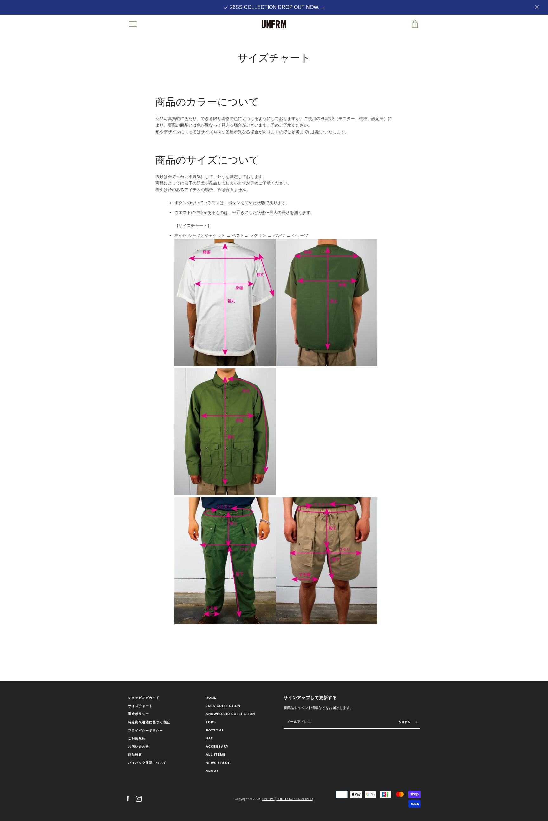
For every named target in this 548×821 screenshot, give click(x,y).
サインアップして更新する (310, 697)
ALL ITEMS (215, 754)
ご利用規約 (137, 738)
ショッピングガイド (144, 697)
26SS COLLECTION (223, 706)
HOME (211, 697)
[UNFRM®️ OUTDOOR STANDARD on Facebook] (128, 798)
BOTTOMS (215, 730)
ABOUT (212, 770)
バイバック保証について (147, 762)
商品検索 (135, 754)
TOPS (211, 722)
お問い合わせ (138, 746)
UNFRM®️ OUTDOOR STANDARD (287, 799)
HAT (209, 738)
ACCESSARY (217, 746)
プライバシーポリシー (145, 730)
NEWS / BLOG (218, 762)
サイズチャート (140, 706)
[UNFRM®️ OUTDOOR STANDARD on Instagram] (139, 798)
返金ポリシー (138, 714)
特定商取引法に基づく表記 (149, 722)
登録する (405, 722)
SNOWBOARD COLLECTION (230, 714)
